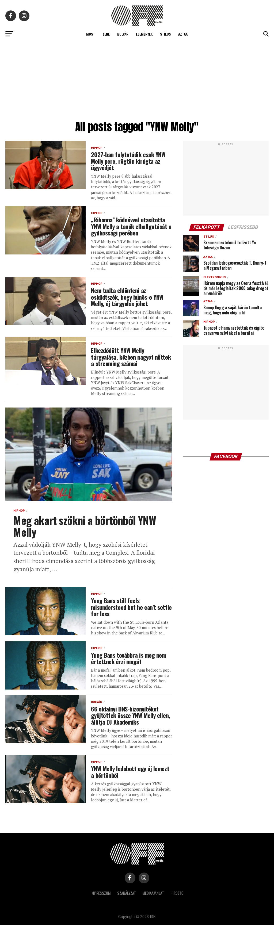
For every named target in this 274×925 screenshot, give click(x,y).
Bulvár (122, 34)
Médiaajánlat (153, 893)
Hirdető (177, 893)
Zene (106, 34)
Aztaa (183, 34)
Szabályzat (126, 893)
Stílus (165, 34)
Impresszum (100, 893)
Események (144, 34)
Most (90, 34)
